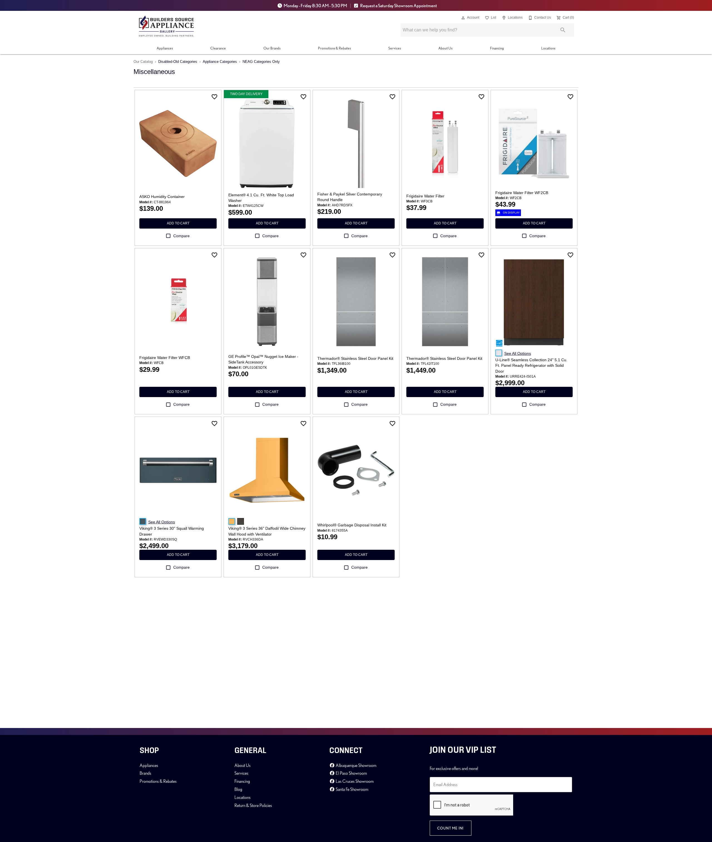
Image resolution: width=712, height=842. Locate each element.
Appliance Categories (220, 62)
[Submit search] (563, 30)
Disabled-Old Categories (177, 62)
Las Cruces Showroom (354, 781)
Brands (145, 773)
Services (394, 48)
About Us (445, 48)
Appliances (165, 48)
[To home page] (166, 26)
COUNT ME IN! (450, 828)
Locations (548, 48)
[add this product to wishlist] (214, 96)
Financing (497, 48)
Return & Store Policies (253, 805)
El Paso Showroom (351, 773)
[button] (463, 17)
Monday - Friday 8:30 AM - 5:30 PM (315, 5)
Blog (238, 789)
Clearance (218, 48)
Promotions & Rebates (334, 48)
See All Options (517, 353)
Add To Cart (178, 223)
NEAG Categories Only (261, 62)
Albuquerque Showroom (355, 765)
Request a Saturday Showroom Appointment (398, 5)
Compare (181, 236)
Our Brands (272, 48)
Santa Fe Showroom (351, 789)
